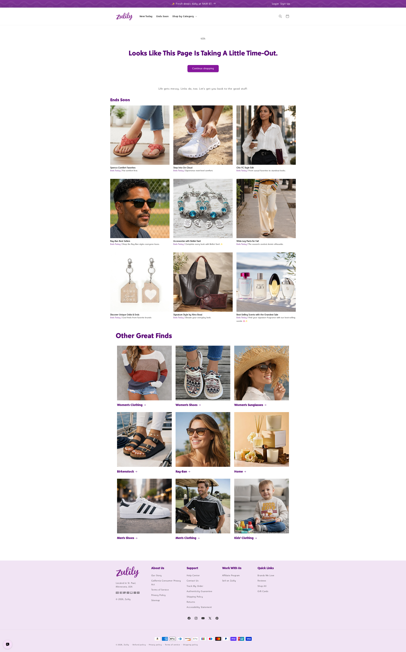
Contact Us (192, 580)
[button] (184, 16)
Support (192, 568)
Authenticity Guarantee (199, 591)
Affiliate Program (231, 575)
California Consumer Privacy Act (166, 582)
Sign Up (285, 3)
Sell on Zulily (229, 580)
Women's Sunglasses (248, 405)
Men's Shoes (125, 538)
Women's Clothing (130, 405)
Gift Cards (263, 591)
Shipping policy (190, 645)
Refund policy (139, 645)
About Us (157, 568)
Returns (191, 602)
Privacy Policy (158, 595)
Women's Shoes (186, 405)
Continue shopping (203, 68)
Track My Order (195, 586)
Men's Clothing (186, 538)
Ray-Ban (181, 471)
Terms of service (172, 645)
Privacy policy (155, 645)
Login (275, 3)
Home (238, 471)
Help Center (193, 575)
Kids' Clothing (244, 538)
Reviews (262, 580)
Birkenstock (125, 471)
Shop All (262, 586)
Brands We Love (266, 575)
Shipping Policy (195, 596)
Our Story (156, 575)
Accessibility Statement (199, 607)
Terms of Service (160, 589)
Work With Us (231, 568)
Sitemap (155, 600)
